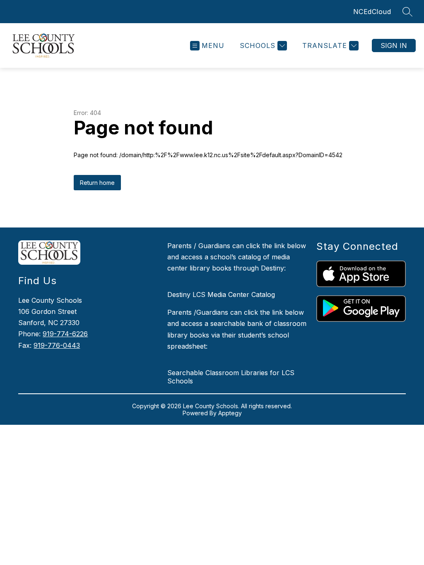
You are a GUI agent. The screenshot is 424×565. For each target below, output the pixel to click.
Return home (97, 182)
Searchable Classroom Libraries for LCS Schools (230, 377)
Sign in (394, 45)
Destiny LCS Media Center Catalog (221, 294)
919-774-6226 (65, 334)
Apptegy (230, 413)
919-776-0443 (57, 345)
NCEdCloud (372, 11)
